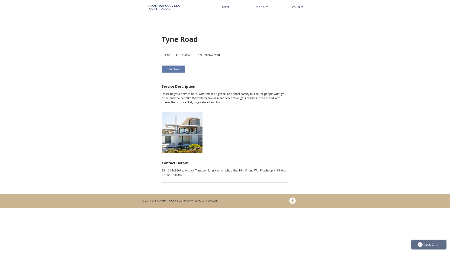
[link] (173, 69)
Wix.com (213, 200)
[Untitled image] (182, 132)
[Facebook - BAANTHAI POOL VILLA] (292, 200)
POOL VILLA (171, 6)
